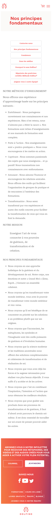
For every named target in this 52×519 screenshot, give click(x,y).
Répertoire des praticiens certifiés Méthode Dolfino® (26, 74)
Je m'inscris (35, 463)
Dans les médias (26, 61)
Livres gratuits (17, 496)
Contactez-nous (26, 43)
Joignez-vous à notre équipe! (26, 81)
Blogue (39, 496)
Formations (17, 492)
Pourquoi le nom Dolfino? (26, 67)
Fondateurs (26, 55)
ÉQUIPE (30, 496)
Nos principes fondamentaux (26, 49)
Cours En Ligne (33, 492)
